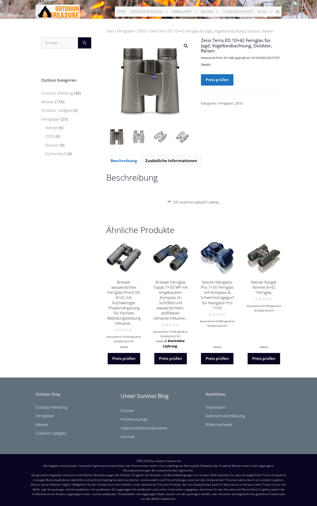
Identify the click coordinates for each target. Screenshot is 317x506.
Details (205, 64)
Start (121, 11)
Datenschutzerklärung (225, 415)
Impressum (216, 407)
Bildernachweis (219, 424)
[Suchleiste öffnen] (277, 11)
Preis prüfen (217, 79)
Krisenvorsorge (134, 419)
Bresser (52, 145)
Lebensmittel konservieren (144, 428)
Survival (127, 436)
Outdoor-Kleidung (146, 11)
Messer (207, 11)
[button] (186, 46)
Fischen (127, 410)
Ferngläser (181, 11)
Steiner (51, 127)
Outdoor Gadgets (238, 11)
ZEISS (141, 31)
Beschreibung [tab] (123, 160)
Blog (262, 11)
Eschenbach (55, 153)
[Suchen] (84, 42)
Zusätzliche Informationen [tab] (171, 160)
